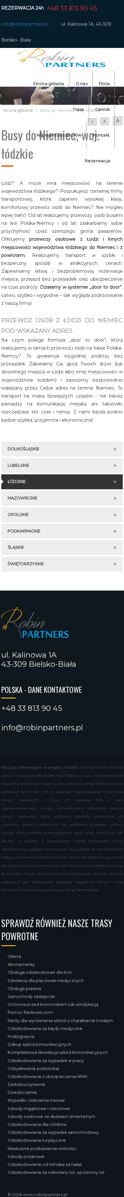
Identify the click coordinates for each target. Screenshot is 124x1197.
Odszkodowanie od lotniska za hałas (45, 1164)
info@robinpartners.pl (25, 24)
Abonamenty (21, 964)
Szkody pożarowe (26, 1156)
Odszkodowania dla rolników (37, 1124)
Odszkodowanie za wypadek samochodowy (53, 1132)
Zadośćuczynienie (26, 1084)
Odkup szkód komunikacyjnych (39, 1044)
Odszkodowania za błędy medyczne (45, 1028)
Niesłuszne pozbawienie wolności (42, 1148)
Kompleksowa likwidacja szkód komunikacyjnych (58, 1052)
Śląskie (16, 547)
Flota (104, 83)
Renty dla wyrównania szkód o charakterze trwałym (60, 1020)
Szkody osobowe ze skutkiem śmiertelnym (51, 1116)
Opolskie (18, 514)
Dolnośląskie (23, 448)
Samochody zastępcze (31, 996)
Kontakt (101, 135)
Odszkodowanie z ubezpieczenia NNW (47, 1076)
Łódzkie (17, 481)
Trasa (78, 109)
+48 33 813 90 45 (72, 8)
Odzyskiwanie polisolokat (33, 1068)
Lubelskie (18, 465)
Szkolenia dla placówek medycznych (46, 980)
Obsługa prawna (24, 988)
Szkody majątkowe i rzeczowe (39, 1108)
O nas (81, 83)
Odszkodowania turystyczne (37, 1140)
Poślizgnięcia (21, 1036)
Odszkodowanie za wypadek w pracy (46, 1060)
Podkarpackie (24, 531)
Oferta (14, 956)
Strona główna (48, 83)
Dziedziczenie (22, 1092)
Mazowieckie (23, 498)
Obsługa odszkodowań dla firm (40, 972)
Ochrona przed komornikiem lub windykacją (53, 1004)
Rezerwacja (97, 160)
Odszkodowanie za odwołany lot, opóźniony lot (56, 1172)
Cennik (102, 109)
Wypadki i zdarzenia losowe (36, 1100)
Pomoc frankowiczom (30, 1012)
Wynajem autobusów (58, 135)
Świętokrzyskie (26, 563)
